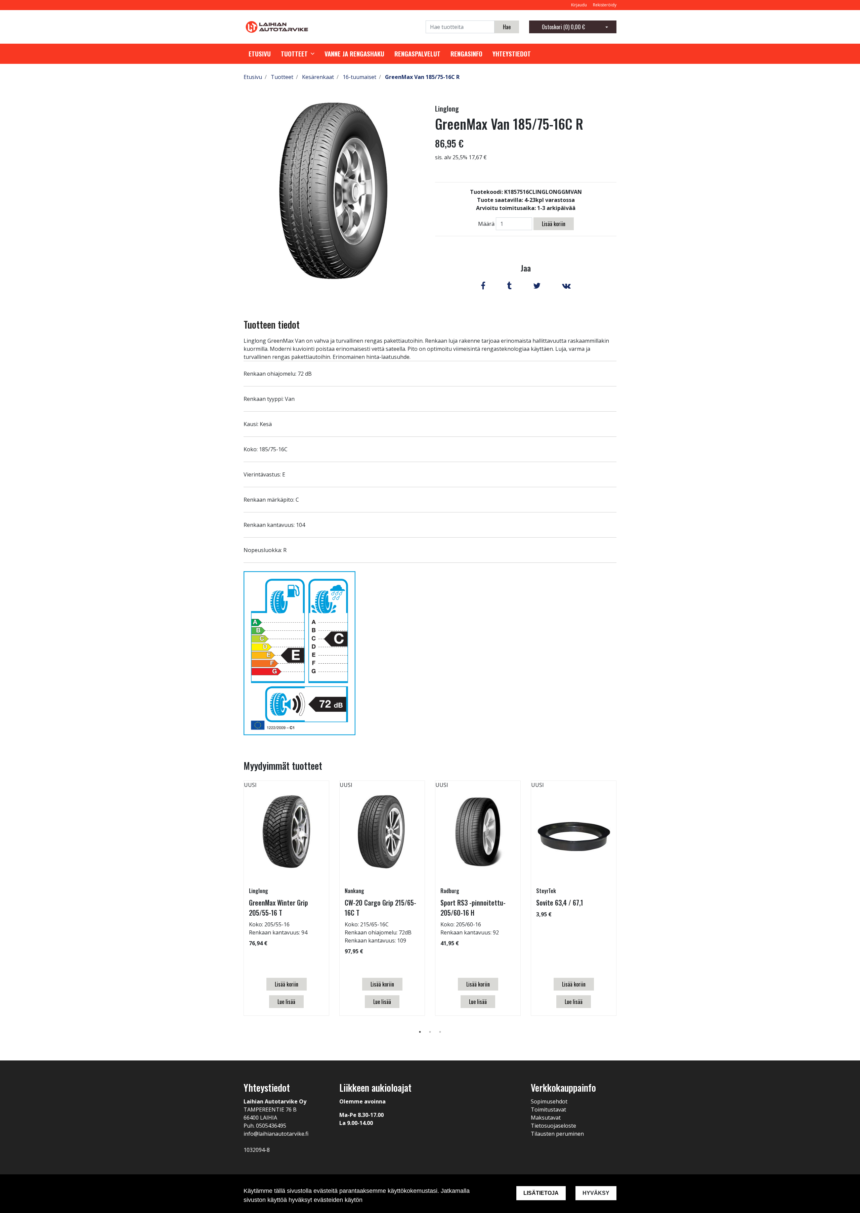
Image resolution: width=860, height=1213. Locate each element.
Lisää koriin (553, 224)
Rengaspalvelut (417, 53)
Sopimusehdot (549, 1101)
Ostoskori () (563, 27)
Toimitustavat (548, 1109)
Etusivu (260, 53)
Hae (507, 27)
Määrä (486, 223)
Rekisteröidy (604, 5)
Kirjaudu (579, 5)
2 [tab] (430, 1032)
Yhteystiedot (511, 53)
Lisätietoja (541, 1193)
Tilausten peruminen (557, 1133)
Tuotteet (294, 53)
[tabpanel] (286, 898)
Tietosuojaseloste (553, 1125)
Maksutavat (546, 1117)
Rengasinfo (466, 53)
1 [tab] (420, 1032)
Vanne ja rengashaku (354, 53)
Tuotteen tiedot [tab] (272, 324)
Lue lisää (286, 1002)
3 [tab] (440, 1032)
